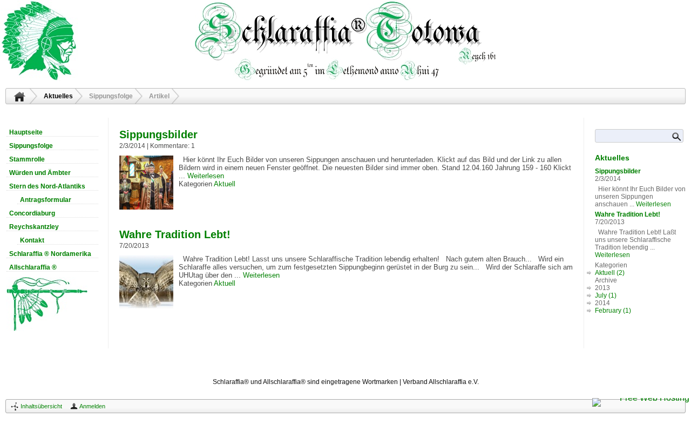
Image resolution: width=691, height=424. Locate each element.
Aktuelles (58, 96)
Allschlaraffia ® (33, 267)
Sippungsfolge (111, 96)
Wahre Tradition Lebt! (175, 234)
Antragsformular (45, 200)
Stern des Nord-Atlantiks (47, 186)
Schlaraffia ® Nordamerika (50, 254)
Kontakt (32, 240)
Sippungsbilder (158, 134)
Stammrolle (27, 159)
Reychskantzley (34, 227)
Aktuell (224, 184)
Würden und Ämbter (40, 173)
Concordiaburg (32, 213)
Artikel (159, 96)
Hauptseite (19, 96)
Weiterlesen (205, 176)
